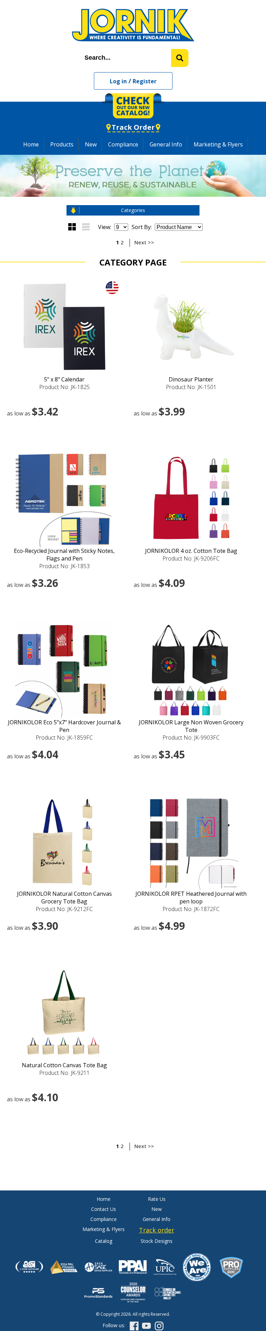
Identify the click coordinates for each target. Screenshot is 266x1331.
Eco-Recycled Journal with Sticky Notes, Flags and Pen (64, 554)
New (91, 144)
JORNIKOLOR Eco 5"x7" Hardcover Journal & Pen (64, 726)
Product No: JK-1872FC (191, 909)
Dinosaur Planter (191, 379)
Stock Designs (156, 1241)
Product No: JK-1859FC (64, 737)
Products (61, 144)
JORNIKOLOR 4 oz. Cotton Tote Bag (191, 551)
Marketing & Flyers (218, 144)
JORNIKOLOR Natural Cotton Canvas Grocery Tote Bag (64, 897)
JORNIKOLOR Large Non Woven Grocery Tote (191, 726)
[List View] (86, 226)
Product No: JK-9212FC (64, 909)
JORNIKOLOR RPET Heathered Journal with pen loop (191, 897)
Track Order (133, 127)
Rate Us (157, 1199)
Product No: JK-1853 (64, 566)
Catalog (103, 1241)
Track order (156, 1230)
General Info (166, 144)
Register (145, 81)
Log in (118, 81)
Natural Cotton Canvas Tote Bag (64, 1065)
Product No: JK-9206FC (191, 558)
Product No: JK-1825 (64, 387)
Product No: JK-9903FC (191, 737)
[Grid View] (72, 226)
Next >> (144, 242)
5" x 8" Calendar (64, 379)
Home (31, 144)
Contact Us (103, 1209)
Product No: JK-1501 (191, 387)
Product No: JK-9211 (64, 1073)
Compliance (123, 144)
